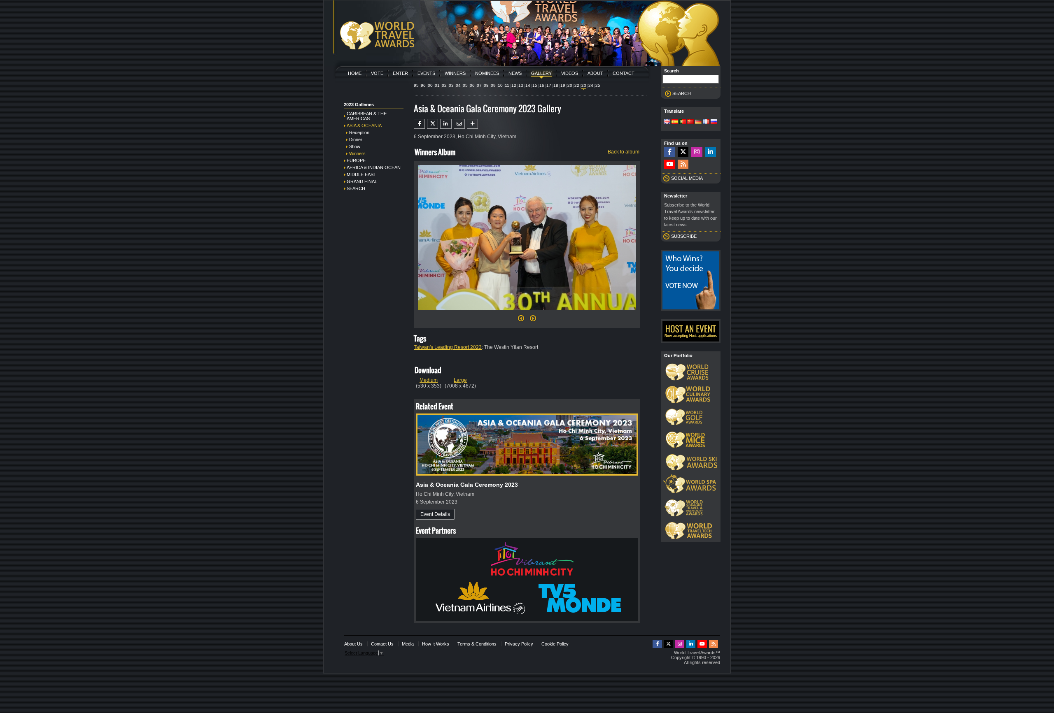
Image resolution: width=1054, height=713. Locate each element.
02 (444, 85)
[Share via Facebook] (419, 123)
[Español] (675, 122)
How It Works (435, 643)
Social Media (687, 178)
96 (423, 85)
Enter (400, 73)
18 (555, 85)
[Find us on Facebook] (669, 152)
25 (597, 85)
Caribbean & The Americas (367, 116)
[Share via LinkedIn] (446, 123)
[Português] (682, 122)
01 (437, 85)
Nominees (487, 73)
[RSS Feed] (683, 164)
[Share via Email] (459, 123)
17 (548, 85)
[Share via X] (432, 123)
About (595, 73)
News (515, 73)
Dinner (355, 139)
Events (426, 73)
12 (513, 85)
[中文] (690, 122)
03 (451, 85)
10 (500, 85)
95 (416, 85)
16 (541, 85)
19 (562, 85)
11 (507, 85)
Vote (377, 73)
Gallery (541, 73)
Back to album (623, 152)
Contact (623, 73)
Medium (429, 380)
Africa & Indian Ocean (374, 167)
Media (408, 643)
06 (472, 85)
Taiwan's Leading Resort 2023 (448, 347)
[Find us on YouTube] (669, 164)
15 (534, 85)
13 (520, 85)
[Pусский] (714, 122)
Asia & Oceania (364, 125)
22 (576, 85)
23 (583, 85)
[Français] (706, 122)
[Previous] (521, 320)
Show (354, 146)
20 (569, 85)
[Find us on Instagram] (696, 152)
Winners (455, 73)
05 (465, 85)
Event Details (435, 514)
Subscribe (684, 236)
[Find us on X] (683, 152)
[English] (667, 122)
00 (430, 85)
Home (354, 73)
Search (356, 188)
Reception (359, 132)
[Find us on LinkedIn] (710, 152)
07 (479, 85)
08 (486, 85)
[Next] (527, 313)
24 (590, 85)
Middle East (361, 174)
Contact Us (382, 643)
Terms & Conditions (477, 643)
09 (493, 85)
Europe (356, 160)
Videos (569, 73)
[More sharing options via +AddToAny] (472, 123)
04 (458, 85)
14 (527, 85)
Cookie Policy (555, 643)
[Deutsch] (698, 122)
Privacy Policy (519, 643)
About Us (353, 643)
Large (460, 380)
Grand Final (362, 181)
